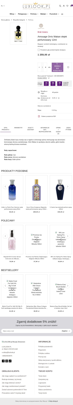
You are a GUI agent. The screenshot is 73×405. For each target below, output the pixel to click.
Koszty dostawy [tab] (30, 128)
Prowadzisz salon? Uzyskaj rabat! (13, 393)
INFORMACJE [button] (44, 342)
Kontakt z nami (43, 367)
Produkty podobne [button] (14, 171)
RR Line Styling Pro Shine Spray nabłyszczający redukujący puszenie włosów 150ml (36, 258)
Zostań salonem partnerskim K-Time (14, 389)
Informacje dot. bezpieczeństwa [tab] (45, 129)
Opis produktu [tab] (5, 128)
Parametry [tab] (18, 127)
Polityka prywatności (45, 346)
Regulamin (42, 350)
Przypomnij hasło (44, 386)
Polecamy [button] (8, 220)
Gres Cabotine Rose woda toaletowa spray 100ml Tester (61, 208)
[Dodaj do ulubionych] (68, 67)
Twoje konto (42, 393)
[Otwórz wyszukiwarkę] (60, 6)
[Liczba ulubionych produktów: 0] (67, 6)
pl (2, 6)
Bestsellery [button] (9, 270)
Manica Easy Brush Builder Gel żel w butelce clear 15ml (36, 307)
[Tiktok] (10, 361)
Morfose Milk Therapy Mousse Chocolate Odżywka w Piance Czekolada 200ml (60, 258)
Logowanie (42, 383)
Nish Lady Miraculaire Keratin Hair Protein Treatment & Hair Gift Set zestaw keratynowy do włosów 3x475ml (61, 307)
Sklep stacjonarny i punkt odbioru (49, 360)
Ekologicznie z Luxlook (46, 363)
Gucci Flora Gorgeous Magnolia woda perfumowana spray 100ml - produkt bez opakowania (12, 208)
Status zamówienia (45, 389)
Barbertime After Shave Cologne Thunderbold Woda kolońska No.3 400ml (12, 307)
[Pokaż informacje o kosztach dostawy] (59, 98)
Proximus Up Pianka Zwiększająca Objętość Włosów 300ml (12, 257)
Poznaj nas (42, 357)
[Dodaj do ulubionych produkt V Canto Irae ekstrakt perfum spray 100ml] (45, 177)
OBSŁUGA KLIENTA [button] (10, 371)
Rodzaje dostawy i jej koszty (11, 379)
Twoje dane (42, 376)
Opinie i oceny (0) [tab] (58, 130)
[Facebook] (3, 361)
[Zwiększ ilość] (45, 67)
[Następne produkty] (67, 186)
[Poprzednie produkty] (5, 186)
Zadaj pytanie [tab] (68, 128)
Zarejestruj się (43, 379)
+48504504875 (7, 356)
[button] (62, 14)
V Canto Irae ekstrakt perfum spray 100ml (36, 208)
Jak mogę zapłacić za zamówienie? (14, 376)
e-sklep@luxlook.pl (8, 352)
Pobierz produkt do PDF (48, 116)
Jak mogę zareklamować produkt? (13, 386)
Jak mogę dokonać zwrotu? (11, 383)
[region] (55, 83)
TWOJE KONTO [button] (45, 371)
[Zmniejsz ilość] (39, 67)
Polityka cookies (44, 353)
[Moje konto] (64, 6)
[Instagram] (6, 361)
